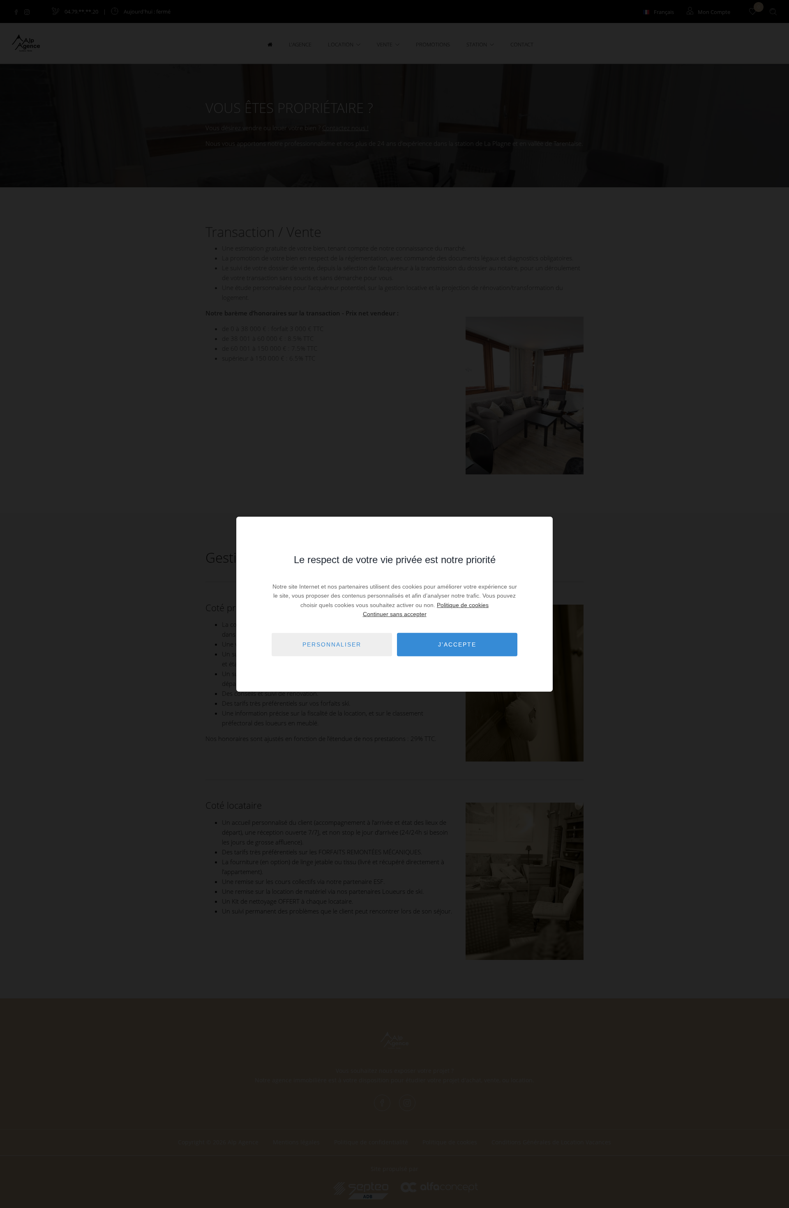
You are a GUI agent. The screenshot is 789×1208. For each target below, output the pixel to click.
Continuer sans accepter (395, 614)
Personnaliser (331, 644)
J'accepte (457, 644)
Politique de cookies (463, 605)
